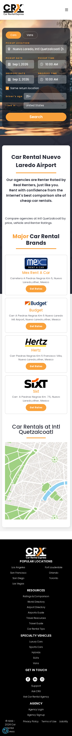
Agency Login (36, 709)
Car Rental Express (11, 728)
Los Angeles (18, 567)
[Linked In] (35, 679)
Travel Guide (36, 623)
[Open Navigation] (66, 9)
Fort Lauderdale (53, 567)
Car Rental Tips (36, 628)
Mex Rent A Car (36, 272)
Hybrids (36, 652)
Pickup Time (46, 58)
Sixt (36, 391)
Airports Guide (36, 612)
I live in (11, 105)
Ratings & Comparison (36, 596)
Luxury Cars (36, 641)
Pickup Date (14, 58)
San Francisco (18, 572)
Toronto (53, 578)
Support (36, 685)
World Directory (36, 601)
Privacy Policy (31, 721)
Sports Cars (36, 647)
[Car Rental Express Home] (13, 9)
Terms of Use (48, 721)
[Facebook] (28, 679)
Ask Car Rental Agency (36, 696)
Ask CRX (36, 691)
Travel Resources (36, 618)
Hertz (36, 350)
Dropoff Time (47, 73)
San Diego (18, 578)
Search (36, 116)
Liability (63, 721)
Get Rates (36, 288)
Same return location (24, 88)
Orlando (53, 572)
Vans (30, 35)
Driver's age (14, 96)
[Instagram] (42, 679)
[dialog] (5, 730)
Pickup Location (18, 42)
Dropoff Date (15, 73)
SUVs (36, 657)
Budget (36, 310)
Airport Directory (36, 607)
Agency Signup (36, 714)
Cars (13, 35)
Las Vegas (18, 583)
